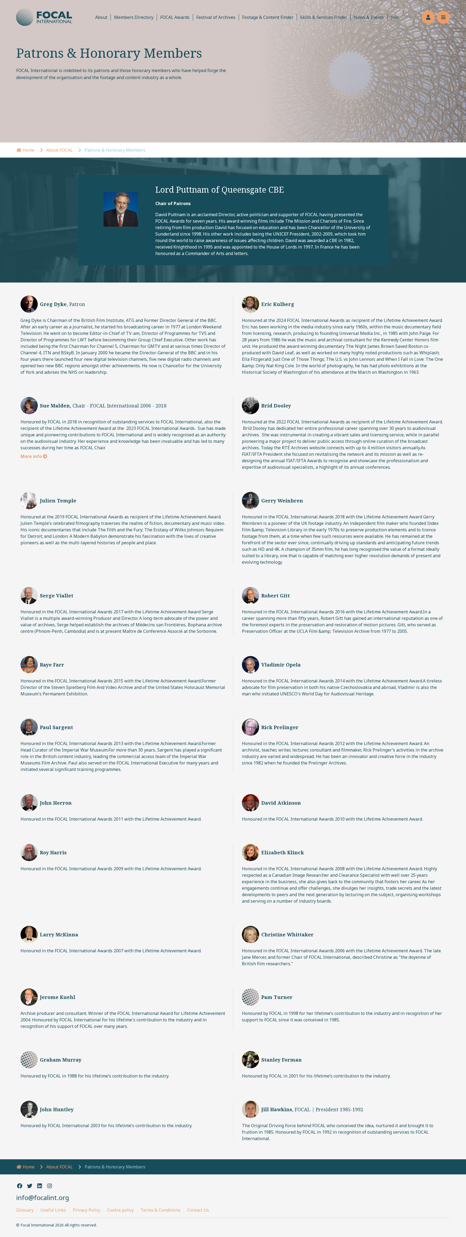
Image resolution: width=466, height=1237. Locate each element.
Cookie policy (120, 1210)
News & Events (369, 17)
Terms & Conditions (160, 1210)
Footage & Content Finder (267, 17)
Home (28, 150)
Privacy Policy (86, 1210)
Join (395, 17)
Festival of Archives (215, 17)
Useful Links (53, 1210)
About (101, 17)
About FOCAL (59, 150)
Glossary (25, 1210)
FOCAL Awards (175, 17)
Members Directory (133, 17)
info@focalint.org (42, 1197)
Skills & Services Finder (323, 17)
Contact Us (198, 1210)
